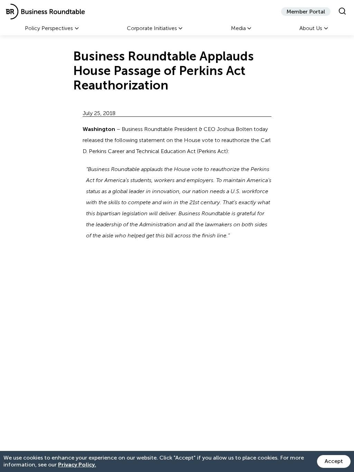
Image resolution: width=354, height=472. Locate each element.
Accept (334, 461)
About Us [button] (310, 28)
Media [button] (238, 28)
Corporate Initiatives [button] (152, 28)
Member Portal (306, 11)
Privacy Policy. (77, 464)
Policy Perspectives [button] (49, 28)
